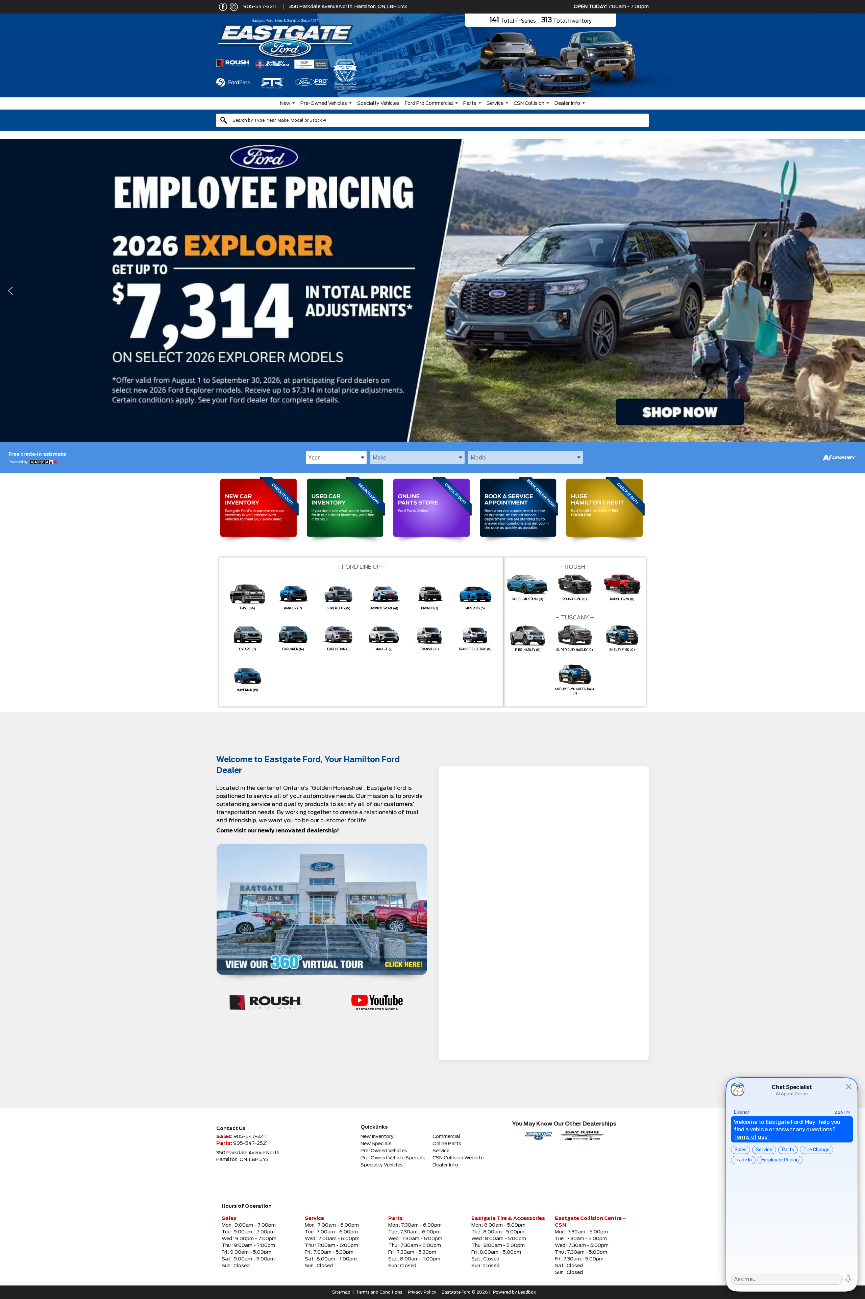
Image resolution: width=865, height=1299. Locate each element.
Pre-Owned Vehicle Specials (393, 1158)
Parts (469, 103)
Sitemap (341, 1292)
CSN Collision (529, 103)
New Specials (376, 1143)
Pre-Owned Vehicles (323, 103)
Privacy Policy (422, 1292)
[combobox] (432, 120)
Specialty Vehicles (378, 103)
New (285, 103)
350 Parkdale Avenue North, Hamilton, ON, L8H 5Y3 (348, 6)
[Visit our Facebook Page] (221, 7)
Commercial (446, 1136)
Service (495, 103)
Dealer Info (567, 103)
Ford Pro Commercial (429, 103)
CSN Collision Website (458, 1158)
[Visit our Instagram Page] (232, 7)
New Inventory (377, 1136)
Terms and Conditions (379, 1292)
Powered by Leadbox (514, 1292)
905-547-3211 (260, 6)
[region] (432, 290)
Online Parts (446, 1143)
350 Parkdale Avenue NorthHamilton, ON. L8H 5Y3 (247, 1156)
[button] (432, 290)
